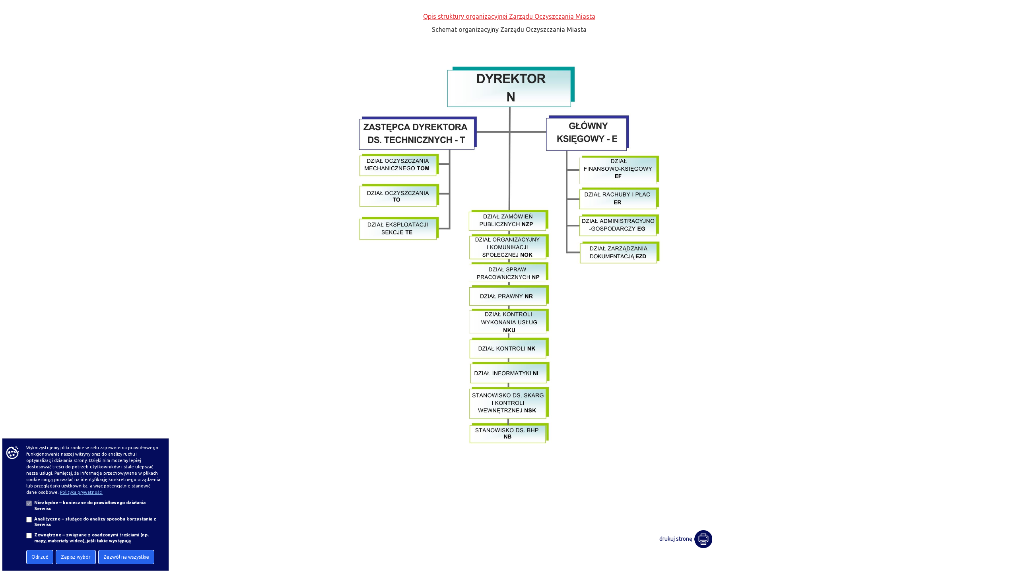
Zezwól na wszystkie (126, 556)
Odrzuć (39, 556)
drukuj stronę (675, 539)
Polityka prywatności (81, 492)
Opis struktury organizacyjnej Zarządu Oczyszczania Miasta (509, 16)
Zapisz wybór (76, 556)
